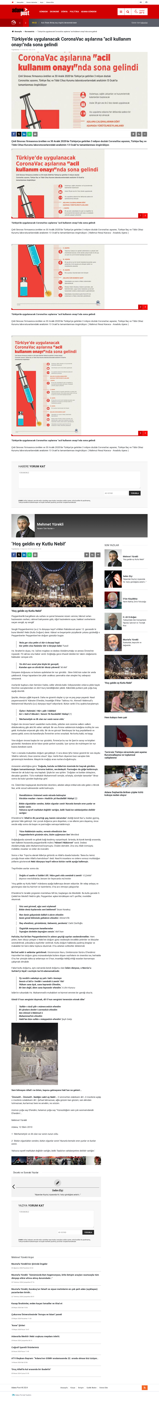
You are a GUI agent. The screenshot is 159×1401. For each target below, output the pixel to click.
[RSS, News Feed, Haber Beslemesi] (145, 1387)
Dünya (64, 11)
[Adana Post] (23, 11)
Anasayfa (18, 31)
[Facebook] (13, 134)
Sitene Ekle (50, 2)
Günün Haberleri (31, 2)
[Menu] (121, 12)
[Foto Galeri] (146, 2)
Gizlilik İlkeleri (91, 1388)
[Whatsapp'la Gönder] (29, 134)
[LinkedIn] (24, 134)
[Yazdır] (35, 134)
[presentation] (20, 22)
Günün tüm (140, 23)
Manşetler (20, 2)
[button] (133, 134)
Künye (73, 1388)
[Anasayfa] (12, 2)
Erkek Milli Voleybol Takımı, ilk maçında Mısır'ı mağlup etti (64, 23)
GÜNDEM (43, 11)
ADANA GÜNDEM (88, 11)
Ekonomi (54, 11)
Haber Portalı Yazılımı (23, 1395)
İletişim (81, 1388)
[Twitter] (19, 134)
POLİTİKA (74, 11)
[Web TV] (140, 2)
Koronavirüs (29, 31)
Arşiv (41, 2)
